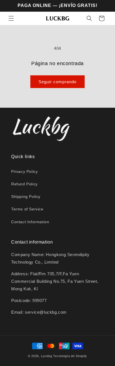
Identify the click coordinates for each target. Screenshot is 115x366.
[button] (11, 18)
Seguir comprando (57, 81)
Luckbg (46, 356)
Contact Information (30, 222)
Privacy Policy (24, 171)
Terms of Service (27, 209)
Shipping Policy (25, 196)
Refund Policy (24, 184)
